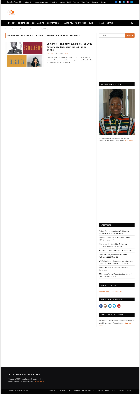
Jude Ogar (50, 53)
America (67, 53)
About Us (28, 2)
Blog (91, 23)
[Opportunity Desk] (11, 12)
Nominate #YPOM (65, 2)
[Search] (132, 23)
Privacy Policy (85, 2)
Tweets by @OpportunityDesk (110, 291)
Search (110, 23)
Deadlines (54, 2)
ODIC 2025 (100, 23)
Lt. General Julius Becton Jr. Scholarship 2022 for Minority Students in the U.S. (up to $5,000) (69, 47)
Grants (65, 23)
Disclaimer (95, 2)
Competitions (53, 23)
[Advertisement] (93, 12)
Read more (128, 141)
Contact (103, 2)
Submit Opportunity (41, 2)
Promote (76, 2)
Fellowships (75, 23)
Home (14, 23)
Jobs (84, 23)
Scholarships (38, 23)
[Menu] (9, 23)
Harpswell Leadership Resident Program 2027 (115, 250)
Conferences (23, 23)
